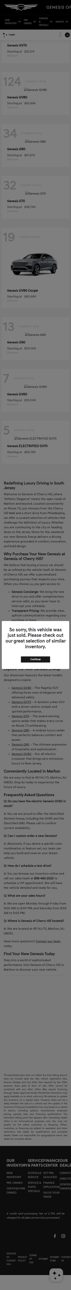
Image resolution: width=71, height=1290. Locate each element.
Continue (35, 659)
